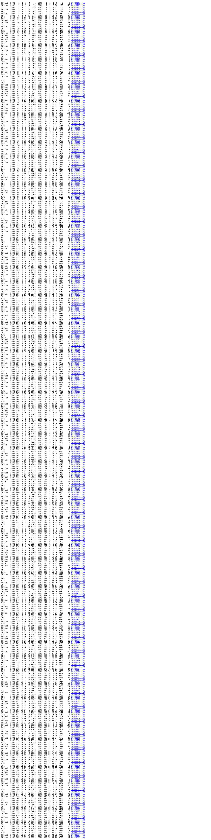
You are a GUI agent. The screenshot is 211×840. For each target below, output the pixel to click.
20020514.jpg (78, 305)
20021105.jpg (78, 727)
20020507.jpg (78, 283)
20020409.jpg (78, 212)
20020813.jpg (78, 559)
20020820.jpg (78, 583)
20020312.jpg (78, 139)
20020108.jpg (78, 16)
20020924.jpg (78, 654)
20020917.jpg (78, 639)
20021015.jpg (78, 693)
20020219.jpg (78, 106)
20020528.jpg (78, 346)
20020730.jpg (78, 520)
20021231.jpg (78, 837)
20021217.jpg (78, 805)
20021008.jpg (78, 686)
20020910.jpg (78, 621)
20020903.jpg (78, 598)
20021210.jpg (78, 796)
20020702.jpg (78, 417)
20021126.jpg (78, 774)
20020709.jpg (78, 438)
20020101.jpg (78, 3)
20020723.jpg (78, 492)
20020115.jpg (78, 24)
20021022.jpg (78, 703)
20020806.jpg (78, 540)
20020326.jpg (78, 190)
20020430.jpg (78, 266)
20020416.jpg (78, 229)
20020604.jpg (78, 356)
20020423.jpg (78, 251)
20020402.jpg (78, 203)
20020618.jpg (78, 399)
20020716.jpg (78, 462)
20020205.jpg (78, 83)
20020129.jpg (78, 52)
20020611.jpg (78, 380)
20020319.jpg (78, 169)
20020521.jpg (78, 333)
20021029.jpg (78, 718)
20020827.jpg (78, 589)
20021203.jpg (78, 785)
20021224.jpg (78, 824)
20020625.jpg (78, 412)
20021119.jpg (78, 759)
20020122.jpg (78, 44)
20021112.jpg (78, 740)
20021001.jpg (78, 673)
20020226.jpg (78, 115)
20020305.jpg (78, 128)
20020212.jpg (78, 96)
